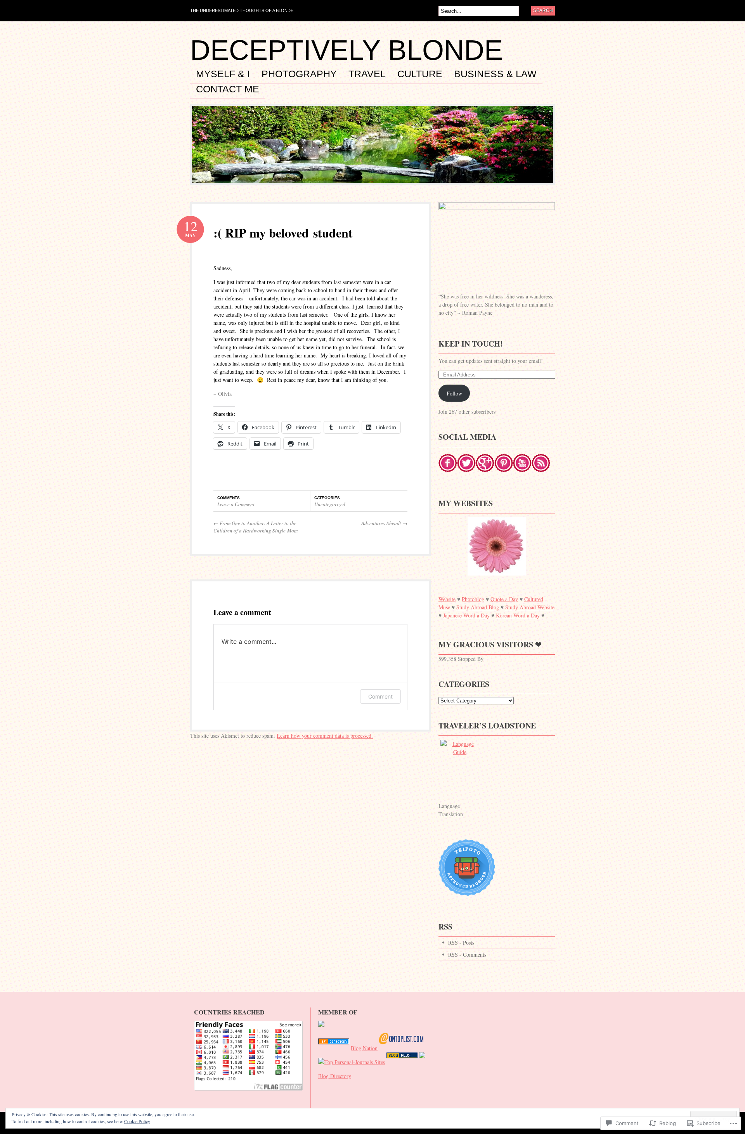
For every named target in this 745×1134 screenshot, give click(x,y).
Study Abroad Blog (477, 607)
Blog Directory (334, 1076)
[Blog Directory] (333, 1048)
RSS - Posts (461, 942)
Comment (380, 696)
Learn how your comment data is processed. (325, 735)
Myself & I (223, 74)
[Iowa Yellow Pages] (402, 1062)
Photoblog (473, 599)
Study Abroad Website (529, 607)
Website (447, 599)
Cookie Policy (137, 1121)
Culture (419, 74)
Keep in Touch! (470, 343)
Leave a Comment (236, 504)
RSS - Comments (467, 954)
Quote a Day (504, 599)
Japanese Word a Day (466, 615)
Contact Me (227, 89)
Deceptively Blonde (346, 50)
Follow (454, 393)
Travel (367, 74)
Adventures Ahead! (384, 523)
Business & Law (495, 74)
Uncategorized (329, 504)
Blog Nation (364, 1048)
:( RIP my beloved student (283, 233)
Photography (299, 74)
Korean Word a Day (518, 615)
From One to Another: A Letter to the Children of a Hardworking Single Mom (255, 527)
